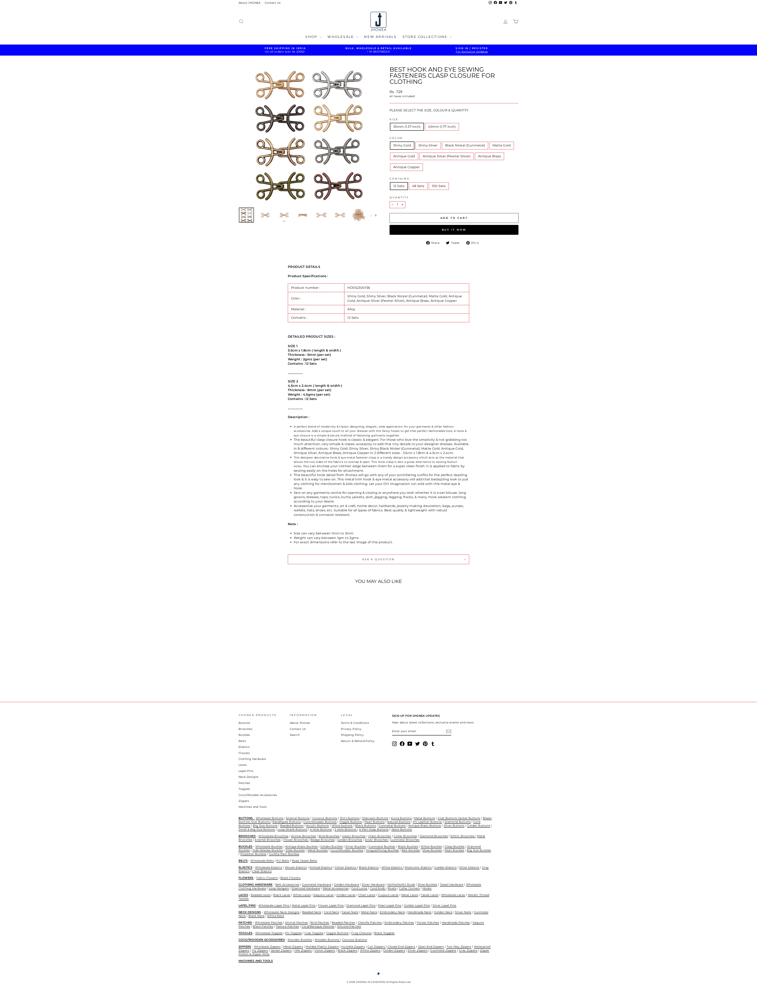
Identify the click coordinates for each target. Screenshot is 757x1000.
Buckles (244, 734)
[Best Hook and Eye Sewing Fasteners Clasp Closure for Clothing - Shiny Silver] (258, 678)
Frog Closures (361, 933)
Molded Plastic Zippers (322, 946)
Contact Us (273, 2)
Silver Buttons (454, 825)
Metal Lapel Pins (303, 905)
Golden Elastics (445, 867)
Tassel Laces (429, 895)
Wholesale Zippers (267, 946)
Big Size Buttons (265, 825)
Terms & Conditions (355, 722)
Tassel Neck (349, 912)
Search (295, 734)
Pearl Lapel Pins (389, 905)
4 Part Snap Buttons (374, 829)
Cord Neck (331, 912)
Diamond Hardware (306, 888)
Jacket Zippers (281, 950)
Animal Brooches (303, 836)
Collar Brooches (405, 836)
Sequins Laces (323, 895)
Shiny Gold (402, 145)
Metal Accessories (336, 888)
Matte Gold (501, 145)
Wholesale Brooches (273, 836)
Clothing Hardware (252, 758)
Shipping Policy (352, 734)
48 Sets (418, 186)
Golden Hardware (346, 884)
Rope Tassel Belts (304, 860)
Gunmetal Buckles (381, 846)
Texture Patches (287, 926)
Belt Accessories (287, 884)
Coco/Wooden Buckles (346, 850)
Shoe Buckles (432, 850)
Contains (399, 178)
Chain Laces (366, 895)
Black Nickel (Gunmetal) (465, 145)
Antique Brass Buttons (424, 825)
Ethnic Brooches (462, 836)
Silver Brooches (377, 839)
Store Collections (426, 37)
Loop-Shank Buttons (292, 829)
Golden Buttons (478, 825)
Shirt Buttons (350, 818)
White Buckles (431, 846)
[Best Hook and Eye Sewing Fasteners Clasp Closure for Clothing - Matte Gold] (269, 678)
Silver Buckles (355, 846)
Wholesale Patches (268, 922)
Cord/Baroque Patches (318, 926)
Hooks (427, 888)
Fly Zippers (260, 950)
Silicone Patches (349, 926)
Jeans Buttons (401, 829)
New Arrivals (380, 37)
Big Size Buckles (479, 850)
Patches (244, 783)
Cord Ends (378, 888)
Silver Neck (463, 912)
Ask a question (378, 559)
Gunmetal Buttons (392, 825)
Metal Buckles (318, 850)
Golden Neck (443, 912)
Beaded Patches (343, 922)
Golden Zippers (394, 950)
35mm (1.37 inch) (406, 127)
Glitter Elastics (346, 867)
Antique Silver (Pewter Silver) (447, 156)
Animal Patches (296, 922)
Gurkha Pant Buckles (284, 854)
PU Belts (282, 860)
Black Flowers (290, 877)
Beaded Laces (261, 895)
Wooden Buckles (300, 939)
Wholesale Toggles (269, 933)
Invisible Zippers (353, 946)
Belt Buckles (411, 850)
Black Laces (281, 895)
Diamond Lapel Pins (361, 905)
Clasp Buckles (455, 846)
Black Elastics (369, 867)
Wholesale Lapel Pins (274, 905)
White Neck (275, 915)
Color (396, 138)
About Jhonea (300, 722)
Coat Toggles (313, 933)
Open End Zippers (431, 946)
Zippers (244, 800)
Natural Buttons (398, 821)
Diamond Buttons (458, 821)
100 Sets (439, 186)
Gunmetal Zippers (443, 950)
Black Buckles (408, 846)
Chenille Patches (370, 922)
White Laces (302, 895)
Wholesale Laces (453, 895)
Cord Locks (359, 888)
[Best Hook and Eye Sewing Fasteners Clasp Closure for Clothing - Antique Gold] (274, 678)
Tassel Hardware (451, 884)
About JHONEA (250, 2)
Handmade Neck (419, 912)
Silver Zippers (418, 950)
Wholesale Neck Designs (282, 912)
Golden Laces (346, 895)
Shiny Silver (428, 145)
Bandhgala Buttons (286, 821)
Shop (312, 37)
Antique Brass (489, 156)
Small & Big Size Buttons (257, 829)
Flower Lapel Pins (331, 905)
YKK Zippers (303, 950)
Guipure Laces (388, 895)
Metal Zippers (293, 946)
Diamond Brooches (434, 836)
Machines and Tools (253, 806)
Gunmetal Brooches (405, 839)
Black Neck (256, 915)
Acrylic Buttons (317, 825)
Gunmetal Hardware (316, 884)
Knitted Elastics (321, 867)
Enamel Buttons (298, 818)
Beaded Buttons (292, 825)
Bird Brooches (329, 836)
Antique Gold (404, 156)
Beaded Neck (311, 912)
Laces (243, 764)
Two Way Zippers (459, 946)
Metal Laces (409, 895)
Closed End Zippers (401, 946)
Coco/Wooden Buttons (320, 821)
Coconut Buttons (324, 818)
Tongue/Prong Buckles (382, 850)
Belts (242, 741)
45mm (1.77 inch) (442, 127)
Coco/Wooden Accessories (258, 795)
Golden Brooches (349, 839)
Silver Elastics (469, 867)
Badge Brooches (322, 839)
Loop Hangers (279, 888)
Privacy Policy (351, 729)
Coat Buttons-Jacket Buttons (459, 818)
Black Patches (263, 926)
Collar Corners (409, 888)
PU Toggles (293, 933)
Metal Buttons (424, 818)
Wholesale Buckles (269, 846)
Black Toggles (384, 933)
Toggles (244, 788)
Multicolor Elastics (418, 867)
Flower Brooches (296, 839)
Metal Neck (369, 912)
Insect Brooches (353, 836)
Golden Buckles (331, 846)
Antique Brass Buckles (301, 846)
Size (394, 119)
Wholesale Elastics (268, 867)
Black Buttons (365, 825)
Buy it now (454, 229)
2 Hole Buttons (346, 829)
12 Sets (399, 186)
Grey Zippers (468, 950)
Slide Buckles (295, 850)
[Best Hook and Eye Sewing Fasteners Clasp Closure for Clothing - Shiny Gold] (253, 678)
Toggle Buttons (350, 821)
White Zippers (370, 950)
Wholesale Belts (262, 860)
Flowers (244, 753)
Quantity (399, 197)
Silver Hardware (373, 884)
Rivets (392, 888)
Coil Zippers (376, 946)
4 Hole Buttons (321, 829)
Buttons (244, 722)
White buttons (342, 825)
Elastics (244, 746)
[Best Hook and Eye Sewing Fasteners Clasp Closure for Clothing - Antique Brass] (285, 678)
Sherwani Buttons (375, 818)
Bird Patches (319, 922)
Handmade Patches (456, 922)
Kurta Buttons (401, 818)
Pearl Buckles (454, 850)
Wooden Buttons (327, 939)
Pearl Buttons (375, 821)
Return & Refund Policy (358, 741)
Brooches (245, 729)
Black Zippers (347, 950)
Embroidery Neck (392, 912)
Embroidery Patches (399, 922)
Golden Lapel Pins (417, 905)
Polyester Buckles (253, 854)
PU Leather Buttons (427, 821)
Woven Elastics (296, 867)
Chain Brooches (379, 836)
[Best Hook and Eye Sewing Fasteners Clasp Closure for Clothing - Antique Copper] (290, 678)
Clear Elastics (262, 871)
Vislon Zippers (324, 950)
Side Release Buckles (268, 850)
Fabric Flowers (267, 877)
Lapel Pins (246, 771)
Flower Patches (428, 922)
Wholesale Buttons (269, 818)
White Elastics (392, 867)
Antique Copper (406, 167)
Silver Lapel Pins (444, 905)
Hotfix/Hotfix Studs (401, 884)
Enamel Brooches (268, 839)
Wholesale (341, 37)
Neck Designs (248, 776)
